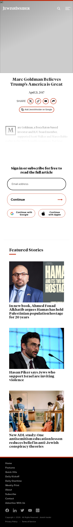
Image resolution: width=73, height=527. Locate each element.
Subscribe (10, 494)
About (8, 490)
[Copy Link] (38, 101)
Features (10, 467)
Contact (9, 498)
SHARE (21, 101)
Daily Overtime (13, 481)
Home (8, 463)
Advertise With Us (15, 503)
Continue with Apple (55, 213)
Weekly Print (12, 485)
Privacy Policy (11, 521)
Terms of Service (29, 521)
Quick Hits (11, 472)
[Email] (46, 101)
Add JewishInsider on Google (38, 109)
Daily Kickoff (12, 476)
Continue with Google (24, 213)
